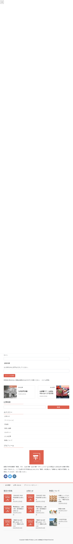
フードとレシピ (9, 420)
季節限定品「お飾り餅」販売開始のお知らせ (18, 509)
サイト (6, 355)
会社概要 (7, 485)
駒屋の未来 (62, 508)
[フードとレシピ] (62, 392)
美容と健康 (7, 428)
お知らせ (7, 416)
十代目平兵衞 (63, 519)
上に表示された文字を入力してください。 (16, 367)
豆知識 (6, 424)
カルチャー (7, 432)
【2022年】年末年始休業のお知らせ (18, 497)
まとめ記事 (7, 436)
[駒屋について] (10, 392)
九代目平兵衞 (22, 391)
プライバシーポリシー (30, 485)
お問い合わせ (17, 485)
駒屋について (8, 440)
